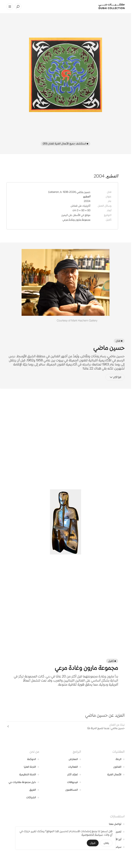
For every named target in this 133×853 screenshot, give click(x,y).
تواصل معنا (117, 824)
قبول (92, 843)
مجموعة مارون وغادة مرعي (76, 219)
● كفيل (112, 661)
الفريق (34, 789)
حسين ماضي (83, 192)
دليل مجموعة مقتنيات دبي (24, 782)
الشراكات (32, 797)
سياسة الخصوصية (92, 835)
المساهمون (73, 789)
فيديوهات (74, 782)
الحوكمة (33, 759)
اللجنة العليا (31, 766)
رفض (106, 843)
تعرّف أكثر (74, 774)
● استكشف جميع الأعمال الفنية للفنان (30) (65, 143)
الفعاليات (74, 766)
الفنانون (119, 766)
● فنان (119, 340)
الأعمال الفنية (116, 774)
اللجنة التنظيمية (29, 774)
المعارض (75, 759)
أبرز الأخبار (118, 839)
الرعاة (120, 759)
